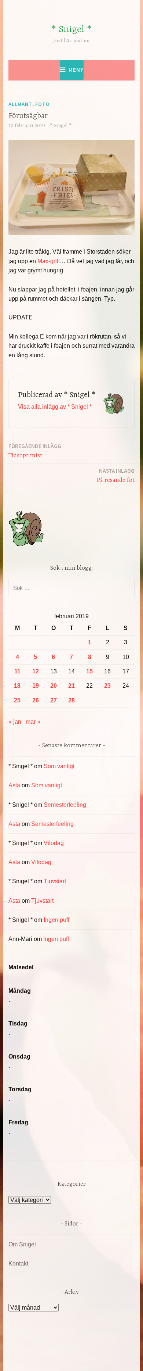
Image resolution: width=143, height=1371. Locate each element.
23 (107, 686)
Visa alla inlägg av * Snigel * (55, 407)
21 (71, 686)
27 (53, 700)
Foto (42, 104)
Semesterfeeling (65, 805)
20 (53, 686)
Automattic (85, 1357)
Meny (76, 69)
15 (89, 671)
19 (35, 686)
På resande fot (116, 475)
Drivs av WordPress (56, 1349)
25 (17, 700)
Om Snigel (22, 1244)
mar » (33, 722)
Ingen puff (56, 920)
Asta (14, 785)
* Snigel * (71, 29)
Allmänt (20, 104)
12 (35, 671)
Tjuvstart (55, 881)
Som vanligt (59, 766)
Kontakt (18, 1263)
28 (71, 700)
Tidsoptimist (34, 451)
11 (17, 671)
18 (17, 686)
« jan (14, 722)
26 (35, 700)
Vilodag (54, 843)
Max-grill (48, 261)
